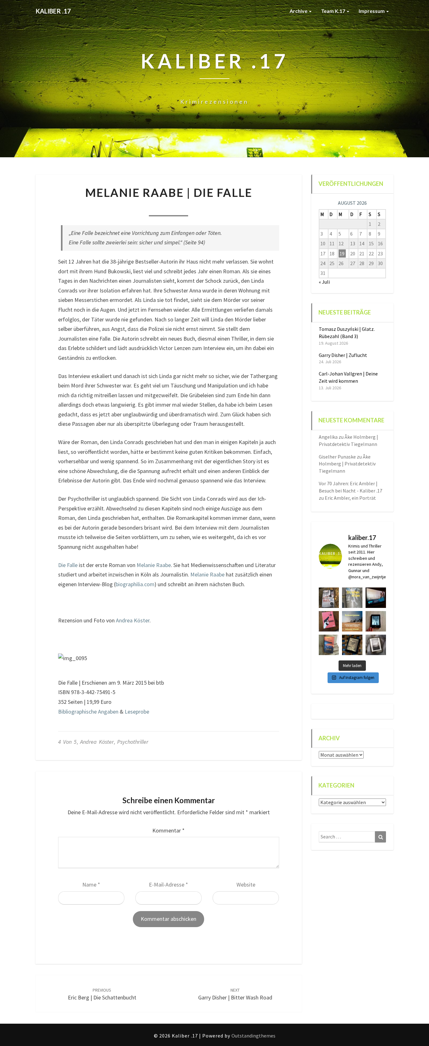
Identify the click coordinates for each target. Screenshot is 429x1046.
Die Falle (68, 565)
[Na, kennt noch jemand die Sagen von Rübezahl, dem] (329, 597)
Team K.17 (333, 11)
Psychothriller (132, 741)
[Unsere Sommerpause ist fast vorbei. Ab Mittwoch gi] (352, 597)
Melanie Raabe (154, 565)
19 (342, 253)
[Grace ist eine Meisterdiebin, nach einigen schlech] (329, 645)
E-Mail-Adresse (168, 884)
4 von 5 (67, 741)
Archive (299, 11)
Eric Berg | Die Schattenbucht (102, 994)
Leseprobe (137, 711)
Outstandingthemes (253, 1035)
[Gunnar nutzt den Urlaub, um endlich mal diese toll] (329, 621)
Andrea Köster (132, 620)
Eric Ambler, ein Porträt (350, 498)
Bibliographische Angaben (88, 711)
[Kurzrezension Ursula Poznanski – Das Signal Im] (352, 645)
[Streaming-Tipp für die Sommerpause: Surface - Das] (376, 597)
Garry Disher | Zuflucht (343, 355)
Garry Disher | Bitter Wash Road (235, 994)
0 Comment (202, 208)
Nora (134, 208)
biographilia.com (135, 584)
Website (245, 884)
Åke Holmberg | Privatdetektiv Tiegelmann (347, 463)
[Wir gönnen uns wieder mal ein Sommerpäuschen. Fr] (352, 621)
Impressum (372, 11)
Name (91, 884)
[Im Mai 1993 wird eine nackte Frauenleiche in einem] (376, 645)
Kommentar (168, 830)
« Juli (324, 282)
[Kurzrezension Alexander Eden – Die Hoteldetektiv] (376, 621)
